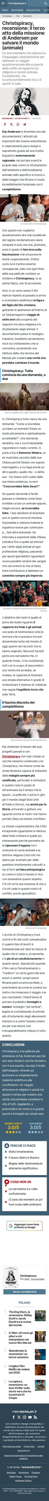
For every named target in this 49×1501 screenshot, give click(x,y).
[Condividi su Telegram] (24, 124)
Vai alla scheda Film (24, 1291)
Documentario (37, 1279)
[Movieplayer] (24, 1411)
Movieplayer (7, 16)
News (5, 10)
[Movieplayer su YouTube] (30, 1417)
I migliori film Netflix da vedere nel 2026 (19, 1369)
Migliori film (33, 10)
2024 (26, 1279)
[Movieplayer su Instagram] (24, 1417)
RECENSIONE (7, 118)
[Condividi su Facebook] (5, 124)
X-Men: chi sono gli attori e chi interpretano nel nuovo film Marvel (21, 1337)
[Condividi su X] (11, 124)
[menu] (3, 3)
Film (17, 16)
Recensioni (17, 10)
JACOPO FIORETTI (22, 118)
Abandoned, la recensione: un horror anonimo (18, 1354)
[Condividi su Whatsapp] (18, 124)
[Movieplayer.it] (17, 3)
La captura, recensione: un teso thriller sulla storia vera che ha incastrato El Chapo (20, 1390)
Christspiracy (11, 756)
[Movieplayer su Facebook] (13, 1417)
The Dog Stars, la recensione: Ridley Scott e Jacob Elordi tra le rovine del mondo (20, 1318)
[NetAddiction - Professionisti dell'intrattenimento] (31, 1467)
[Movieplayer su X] (19, 1417)
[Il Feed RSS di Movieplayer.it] (35, 1417)
